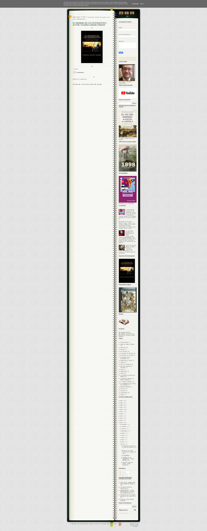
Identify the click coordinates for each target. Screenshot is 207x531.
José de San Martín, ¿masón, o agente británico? (130, 247)
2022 (121, 409)
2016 (121, 420)
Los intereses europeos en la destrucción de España (129, 232)
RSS (132, 13)
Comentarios (124, 474)
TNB (115, 523)
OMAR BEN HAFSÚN (81, 19)
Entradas (123, 472)
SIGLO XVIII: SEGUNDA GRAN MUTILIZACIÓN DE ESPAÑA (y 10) (127, 484)
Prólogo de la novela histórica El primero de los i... (128, 452)
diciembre (124, 424)
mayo (122, 439)
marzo (123, 444)
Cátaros (122, 349)
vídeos (122, 394)
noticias (122, 390)
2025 (121, 402)
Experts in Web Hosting (134, 525)
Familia (122, 362)
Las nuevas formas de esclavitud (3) (126, 487)
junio (123, 437)
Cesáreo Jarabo (91, 17)
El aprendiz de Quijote (126, 353)
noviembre (124, 426)
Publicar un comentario (80, 79)
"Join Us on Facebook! (126, 13)
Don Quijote (123, 351)
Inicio (89, 84)
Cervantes (123, 347)
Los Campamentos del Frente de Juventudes (128, 384)
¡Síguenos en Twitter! (121, 13)
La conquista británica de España (127, 376)
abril (123, 441)
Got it (142, 3)
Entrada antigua (96, 84)
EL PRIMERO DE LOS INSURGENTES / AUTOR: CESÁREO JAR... (127, 459)
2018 (121, 418)
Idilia (122, 369)
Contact (127, 16)
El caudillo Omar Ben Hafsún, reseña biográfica (127, 464)
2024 (121, 405)
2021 (121, 411)
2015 (121, 422)
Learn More (135, 3)
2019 (121, 416)
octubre (123, 428)
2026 (121, 400)
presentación (123, 392)
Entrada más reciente (80, 84)
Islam (121, 373)
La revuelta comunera (126, 381)
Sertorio (122, 388)
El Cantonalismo (129, 209)
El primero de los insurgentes (100, 17)
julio (123, 435)
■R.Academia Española (124, 332)
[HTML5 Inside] (120, 524)
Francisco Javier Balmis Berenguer (127, 500)
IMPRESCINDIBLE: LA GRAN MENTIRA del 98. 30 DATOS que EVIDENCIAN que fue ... (127, 491)
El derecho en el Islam (125, 221)
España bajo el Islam (126, 360)
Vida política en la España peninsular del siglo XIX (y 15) (128, 496)
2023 (121, 407)
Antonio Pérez (124, 342)
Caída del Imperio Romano (127, 344)
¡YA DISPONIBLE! (125, 455)
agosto (123, 433)
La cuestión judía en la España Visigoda (127, 379)
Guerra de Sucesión (125, 364)
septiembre (124, 431)
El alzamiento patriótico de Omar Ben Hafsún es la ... (128, 447)
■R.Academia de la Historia (126, 333)
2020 (121, 413)
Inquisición (123, 371)
